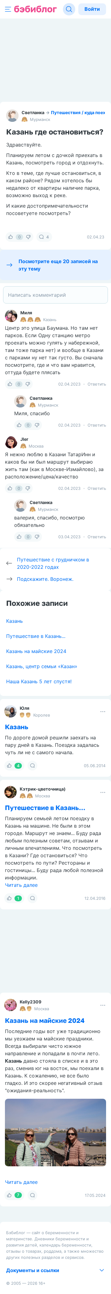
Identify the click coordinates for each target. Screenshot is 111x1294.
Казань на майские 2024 (36, 651)
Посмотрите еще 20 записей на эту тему (58, 265)
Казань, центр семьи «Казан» (41, 666)
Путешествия (65, 112)
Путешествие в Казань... (35, 636)
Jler (24, 439)
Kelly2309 (30, 1001)
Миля (26, 312)
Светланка (33, 112)
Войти (92, 9)
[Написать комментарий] (55, 295)
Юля (24, 708)
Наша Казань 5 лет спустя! (39, 681)
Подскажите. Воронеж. (45, 579)
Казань (14, 621)
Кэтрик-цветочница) (43, 789)
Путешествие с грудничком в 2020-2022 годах (53, 563)
